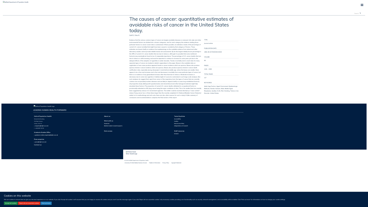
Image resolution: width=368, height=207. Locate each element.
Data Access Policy (179, 123)
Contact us (37, 145)
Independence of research (181, 126)
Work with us (108, 121)
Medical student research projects (113, 126)
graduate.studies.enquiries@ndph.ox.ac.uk (46, 135)
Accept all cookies (10, 203)
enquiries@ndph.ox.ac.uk (41, 126)
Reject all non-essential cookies (29, 203)
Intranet (176, 133)
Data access (108, 131)
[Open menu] (362, 5)
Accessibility (177, 119)
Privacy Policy (165, 162)
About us (107, 116)
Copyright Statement (176, 162)
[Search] (360, 13)
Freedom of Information (154, 162)
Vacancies (106, 123)
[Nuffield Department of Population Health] (15, 1)
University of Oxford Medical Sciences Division (136, 162)
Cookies (176, 121)
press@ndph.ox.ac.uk (40, 142)
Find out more (46, 203)
